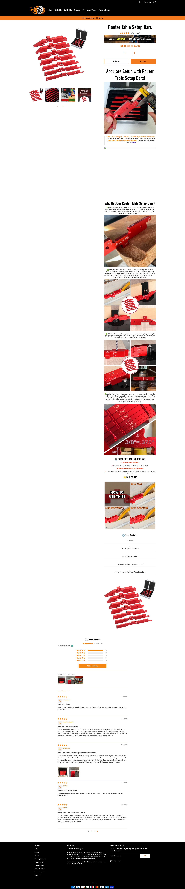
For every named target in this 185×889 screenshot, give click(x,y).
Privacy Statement (40, 865)
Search (37, 852)
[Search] (140, 2)
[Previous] (30, 54)
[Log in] (154, 2)
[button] (125, 33)
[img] (62, 697)
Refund (37, 855)
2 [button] (91, 831)
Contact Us (38, 875)
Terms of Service (39, 868)
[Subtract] (125, 53)
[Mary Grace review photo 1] (63, 772)
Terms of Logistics (40, 872)
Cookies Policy (39, 862)
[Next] (90, 54)
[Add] (134, 53)
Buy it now (143, 61)
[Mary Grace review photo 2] (74, 772)
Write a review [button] (92, 666)
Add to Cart (116, 61)
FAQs (36, 849)
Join (145, 855)
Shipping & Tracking (40, 859)
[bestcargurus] (37, 10)
